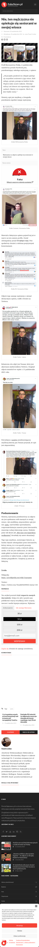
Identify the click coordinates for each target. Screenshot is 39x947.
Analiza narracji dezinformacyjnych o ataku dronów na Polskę (25, 843)
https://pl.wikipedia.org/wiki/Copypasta (16, 577)
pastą (7, 524)
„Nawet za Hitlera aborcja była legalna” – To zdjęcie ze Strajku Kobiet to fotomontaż (23, 855)
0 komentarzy (7, 37)
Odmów (19, 931)
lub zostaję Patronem (23, 607)
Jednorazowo (8, 607)
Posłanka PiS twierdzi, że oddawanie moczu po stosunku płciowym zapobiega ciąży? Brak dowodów (28, 718)
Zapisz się (5, 648)
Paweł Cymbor (32, 34)
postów (14, 439)
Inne (19, 891)
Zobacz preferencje (19, 936)
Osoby (19, 901)
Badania (19, 887)
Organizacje (19, 896)
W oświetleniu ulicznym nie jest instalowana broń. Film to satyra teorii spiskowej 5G (24, 867)
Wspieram (19, 641)
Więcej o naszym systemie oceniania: (19, 182)
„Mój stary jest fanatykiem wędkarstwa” (18, 534)
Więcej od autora (29, 732)
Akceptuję (19, 925)
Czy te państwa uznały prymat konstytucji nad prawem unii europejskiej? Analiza (10, 717)
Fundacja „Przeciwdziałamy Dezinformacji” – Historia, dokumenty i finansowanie (25, 942)
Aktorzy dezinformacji (19, 882)
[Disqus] (19, 681)
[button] (36, 906)
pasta (11, 709)
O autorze (10, 732)
